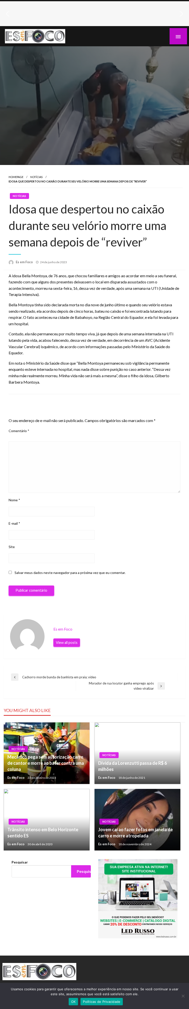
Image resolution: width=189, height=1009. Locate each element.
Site (12, 547)
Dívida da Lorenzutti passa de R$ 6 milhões (132, 766)
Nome (14, 500)
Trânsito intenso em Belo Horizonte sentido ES (42, 832)
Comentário (19, 431)
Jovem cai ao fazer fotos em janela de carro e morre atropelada (135, 832)
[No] (182, 995)
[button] (8, 14)
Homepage (16, 177)
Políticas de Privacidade (101, 1002)
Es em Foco (24, 262)
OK (73, 1002)
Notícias (36, 177)
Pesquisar (20, 862)
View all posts (67, 642)
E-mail (14, 523)
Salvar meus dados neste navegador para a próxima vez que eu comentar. (70, 572)
